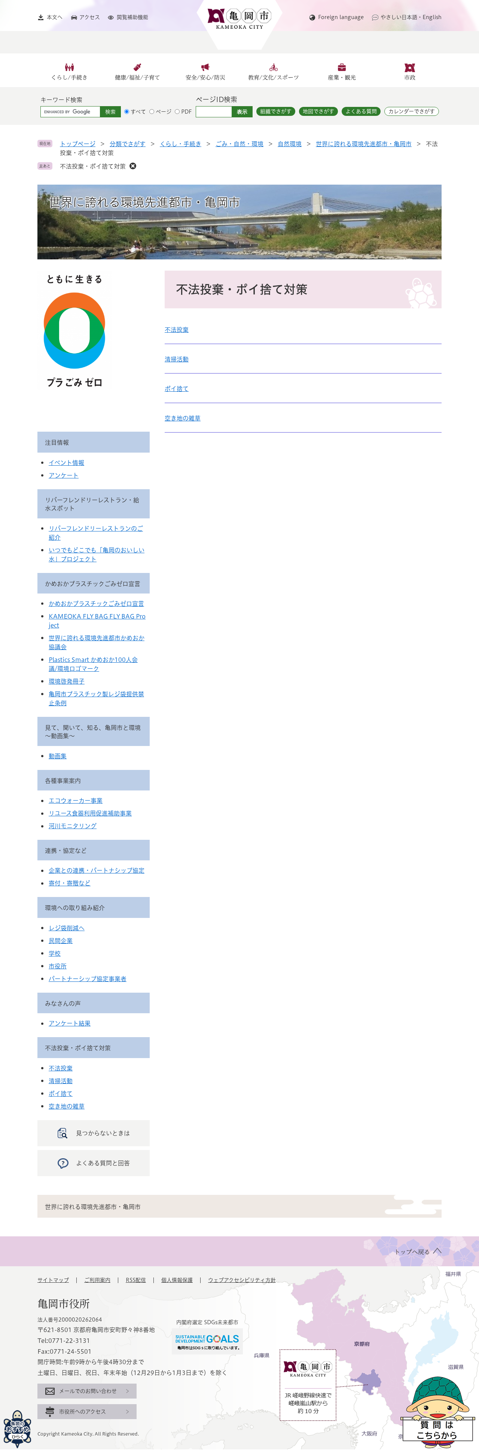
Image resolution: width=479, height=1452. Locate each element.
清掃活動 (177, 359)
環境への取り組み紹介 (75, 908)
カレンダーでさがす (411, 111)
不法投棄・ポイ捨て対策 (93, 166)
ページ (163, 111)
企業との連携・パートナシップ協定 (96, 870)
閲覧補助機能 (132, 17)
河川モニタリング (73, 826)
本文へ (54, 17)
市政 (409, 77)
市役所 (58, 966)
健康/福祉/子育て (137, 77)
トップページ (77, 144)
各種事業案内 (63, 781)
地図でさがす (318, 111)
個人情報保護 (177, 1280)
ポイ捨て (177, 389)
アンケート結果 (70, 1023)
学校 (55, 953)
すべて (138, 111)
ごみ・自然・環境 (239, 144)
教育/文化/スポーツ (273, 77)
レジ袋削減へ (67, 928)
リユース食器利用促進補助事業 (90, 813)
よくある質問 (361, 111)
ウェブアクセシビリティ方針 (242, 1280)
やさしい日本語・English (411, 17)
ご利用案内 (97, 1280)
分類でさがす (128, 144)
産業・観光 (342, 77)
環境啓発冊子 (67, 681)
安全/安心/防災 (205, 77)
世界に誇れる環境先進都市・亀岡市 (364, 144)
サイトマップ (53, 1280)
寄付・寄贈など (70, 883)
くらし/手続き (69, 77)
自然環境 (290, 144)
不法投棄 (177, 330)
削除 (132, 166)
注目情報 (57, 443)
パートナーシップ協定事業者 (87, 979)
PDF (186, 111)
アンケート (64, 475)
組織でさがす (276, 111)
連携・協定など (66, 851)
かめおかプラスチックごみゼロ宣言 (92, 584)
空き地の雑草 (183, 418)
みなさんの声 (63, 1003)
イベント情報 (66, 463)
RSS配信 (136, 1280)
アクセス (89, 17)
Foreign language (341, 17)
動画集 (58, 756)
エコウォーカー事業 (76, 801)
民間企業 (61, 941)
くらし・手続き (180, 144)
